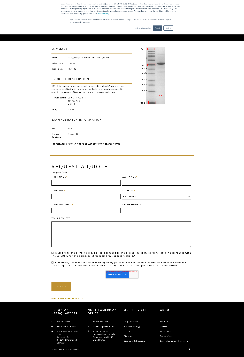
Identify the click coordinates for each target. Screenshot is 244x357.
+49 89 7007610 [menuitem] (64, 321)
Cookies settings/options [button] (142, 28)
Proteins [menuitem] (128, 331)
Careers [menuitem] (163, 326)
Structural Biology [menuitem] (132, 326)
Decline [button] (168, 28)
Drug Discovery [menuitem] (131, 321)
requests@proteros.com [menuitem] (104, 326)
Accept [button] (157, 28)
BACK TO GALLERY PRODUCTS (68, 298)
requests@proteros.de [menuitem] (67, 326)
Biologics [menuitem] (128, 336)
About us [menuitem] (164, 321)
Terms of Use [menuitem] (166, 336)
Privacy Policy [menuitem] (166, 331)
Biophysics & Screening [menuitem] (134, 341)
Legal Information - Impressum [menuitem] (174, 341)
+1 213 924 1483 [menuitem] (100, 321)
